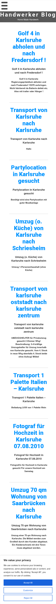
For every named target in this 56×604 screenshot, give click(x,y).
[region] (28, 579)
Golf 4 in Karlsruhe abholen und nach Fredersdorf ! (29, 46)
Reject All (28, 597)
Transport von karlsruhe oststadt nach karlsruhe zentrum (28, 302)
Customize (28, 590)
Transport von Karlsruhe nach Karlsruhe (28, 120)
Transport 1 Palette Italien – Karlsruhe (28, 382)
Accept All (28, 582)
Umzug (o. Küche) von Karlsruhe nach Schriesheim (28, 235)
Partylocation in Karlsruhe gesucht (28, 174)
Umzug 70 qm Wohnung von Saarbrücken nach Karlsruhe (29, 503)
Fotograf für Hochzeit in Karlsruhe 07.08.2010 (29, 436)
